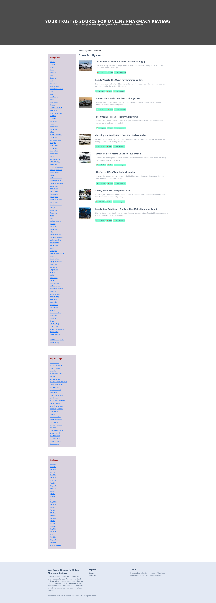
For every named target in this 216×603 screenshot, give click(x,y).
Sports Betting (54, 324)
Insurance (53, 83)
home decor (54, 154)
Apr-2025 (53, 534)
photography (54, 197)
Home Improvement (56, 89)
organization (54, 305)
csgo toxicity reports (56, 430)
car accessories (55, 159)
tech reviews (54, 202)
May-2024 (53, 486)
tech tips (52, 156)
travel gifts (53, 264)
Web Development (56, 108)
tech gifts (53, 143)
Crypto (52, 321)
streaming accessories (57, 253)
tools (51, 218)
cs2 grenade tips (55, 417)
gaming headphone (56, 420)
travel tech (53, 316)
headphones (54, 148)
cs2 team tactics (55, 379)
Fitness (52, 62)
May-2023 (53, 502)
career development (56, 384)
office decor (54, 137)
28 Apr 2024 (100, 202)
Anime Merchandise (56, 167)
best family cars (120, 72)
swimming (53, 393)
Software (53, 78)
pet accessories (55, 403)
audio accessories (55, 221)
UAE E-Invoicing (55, 334)
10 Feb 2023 (100, 220)
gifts (51, 232)
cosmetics (53, 371)
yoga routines (54, 363)
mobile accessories (56, 135)
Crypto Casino (54, 326)
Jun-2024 (53, 518)
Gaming (52, 64)
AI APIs (52, 272)
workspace (53, 267)
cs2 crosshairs (54, 387)
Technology (53, 110)
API (51, 337)
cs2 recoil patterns (56, 425)
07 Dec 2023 (100, 146)
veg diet (52, 376)
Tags (86, 51)
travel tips (53, 291)
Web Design (54, 97)
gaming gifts (54, 229)
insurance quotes (55, 441)
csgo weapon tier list (56, 374)
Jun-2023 (53, 469)
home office (54, 127)
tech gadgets (54, 151)
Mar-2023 (53, 507)
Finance (52, 105)
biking (52, 132)
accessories (54, 186)
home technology (55, 313)
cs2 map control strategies (58, 382)
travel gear (53, 256)
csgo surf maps (55, 368)
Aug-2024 (53, 483)
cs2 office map (54, 422)
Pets (51, 75)
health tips (53, 129)
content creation (55, 294)
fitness (52, 216)
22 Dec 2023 (101, 109)
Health (52, 70)
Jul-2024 (52, 494)
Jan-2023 (53, 505)
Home (81, 51)
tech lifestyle (54, 307)
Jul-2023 (52, 521)
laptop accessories (56, 262)
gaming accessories (56, 183)
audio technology (55, 240)
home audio (54, 194)
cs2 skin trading (55, 436)
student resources (56, 235)
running (52, 414)
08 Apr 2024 (100, 91)
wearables (53, 164)
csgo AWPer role (55, 433)
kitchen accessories (56, 178)
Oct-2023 (53, 472)
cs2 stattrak (53, 398)
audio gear (53, 210)
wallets (52, 310)
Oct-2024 (53, 480)
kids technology (55, 162)
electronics (53, 302)
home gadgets (54, 172)
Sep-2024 (53, 491)
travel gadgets (54, 259)
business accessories (56, 289)
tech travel (53, 226)
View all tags (54, 444)
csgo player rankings (56, 406)
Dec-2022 (53, 523)
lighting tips (53, 251)
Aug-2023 (53, 529)
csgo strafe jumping (56, 395)
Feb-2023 (53, 499)
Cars (110, 72)
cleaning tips (54, 189)
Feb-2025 (53, 532)
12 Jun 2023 (101, 72)
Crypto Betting (54, 332)
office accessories (55, 283)
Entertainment (54, 86)
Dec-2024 (53, 467)
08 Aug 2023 (101, 128)
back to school (54, 243)
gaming (52, 124)
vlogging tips (54, 270)
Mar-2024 (53, 475)
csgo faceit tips (55, 411)
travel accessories (56, 205)
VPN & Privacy (54, 343)
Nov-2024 (53, 496)
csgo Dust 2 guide (55, 390)
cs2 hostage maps (56, 438)
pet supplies (54, 191)
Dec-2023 (53, 464)
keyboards (53, 299)
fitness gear (54, 213)
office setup (53, 278)
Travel (52, 94)
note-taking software (56, 409)
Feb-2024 (53, 488)
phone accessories (56, 199)
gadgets (52, 175)
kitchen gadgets (55, 286)
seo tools (53, 428)
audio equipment (55, 181)
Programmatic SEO (56, 113)
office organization (56, 170)
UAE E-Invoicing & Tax (57, 340)
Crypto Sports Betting (57, 329)
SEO (51, 81)
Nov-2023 (53, 526)
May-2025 (53, 540)
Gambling (53, 118)
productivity (53, 145)
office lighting (54, 297)
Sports (52, 100)
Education (53, 73)
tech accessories (55, 140)
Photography (54, 102)
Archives (92, 576)
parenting (53, 224)
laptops (52, 280)
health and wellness (56, 237)
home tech (53, 318)
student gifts (54, 245)
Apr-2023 (53, 513)
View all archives (55, 545)
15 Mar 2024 (101, 165)
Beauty (52, 67)
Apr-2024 (53, 510)
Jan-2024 (53, 478)
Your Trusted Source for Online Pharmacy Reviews (108, 21)
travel (52, 248)
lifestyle (52, 208)
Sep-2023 (53, 515)
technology (53, 121)
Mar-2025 (53, 537)
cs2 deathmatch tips (56, 366)
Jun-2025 (53, 542)
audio (52, 275)
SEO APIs (53, 116)
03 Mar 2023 (101, 183)
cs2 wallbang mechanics (57, 401)
